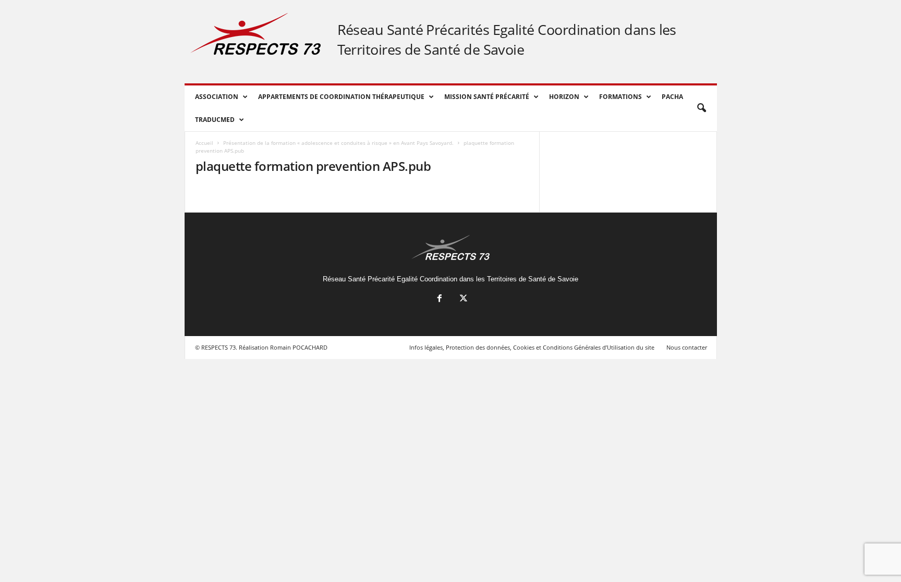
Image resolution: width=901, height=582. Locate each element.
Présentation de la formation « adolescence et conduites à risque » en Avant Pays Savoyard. (338, 142)
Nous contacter (686, 347)
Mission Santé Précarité (486, 96)
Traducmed (215, 119)
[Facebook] (440, 299)
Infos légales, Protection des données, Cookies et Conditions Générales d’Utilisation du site (531, 347)
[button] (701, 108)
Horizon (564, 96)
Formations (620, 96)
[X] (462, 299)
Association (216, 96)
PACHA (672, 96)
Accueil (204, 142)
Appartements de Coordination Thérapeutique (341, 96)
